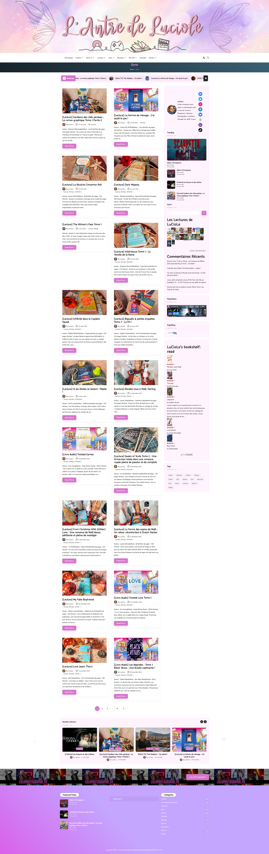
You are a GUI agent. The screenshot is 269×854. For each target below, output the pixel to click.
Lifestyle (164, 816)
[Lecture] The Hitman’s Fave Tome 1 (82, 224)
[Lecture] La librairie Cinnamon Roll (82, 184)
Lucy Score (173, 370)
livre (192, 479)
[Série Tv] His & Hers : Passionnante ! (195, 78)
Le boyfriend (171, 430)
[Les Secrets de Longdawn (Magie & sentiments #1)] (202, 231)
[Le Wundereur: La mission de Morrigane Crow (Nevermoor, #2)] (198, 237)
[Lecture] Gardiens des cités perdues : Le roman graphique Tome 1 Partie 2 (83, 118)
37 (117, 708)
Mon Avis (200, 479)
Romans (142, 123)
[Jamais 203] (181, 230)
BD (89, 124)
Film (178, 479)
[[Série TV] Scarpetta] (186, 149)
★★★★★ (78, 399)
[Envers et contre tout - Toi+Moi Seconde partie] (173, 237)
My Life (163, 823)
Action (170, 475)
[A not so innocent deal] (185, 231)
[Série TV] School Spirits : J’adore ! (189, 268)
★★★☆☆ (130, 396)
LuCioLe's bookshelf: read (184, 349)
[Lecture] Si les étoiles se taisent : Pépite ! (84, 390)
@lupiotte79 (117, 799)
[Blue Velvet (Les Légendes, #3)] (169, 438)
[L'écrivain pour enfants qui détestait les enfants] (198, 231)
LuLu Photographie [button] (198, 777)
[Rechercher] (204, 213)
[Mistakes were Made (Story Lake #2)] (169, 359)
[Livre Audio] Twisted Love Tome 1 (132, 597)
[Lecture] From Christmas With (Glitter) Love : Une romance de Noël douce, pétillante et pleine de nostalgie (83, 532)
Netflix (182, 749)
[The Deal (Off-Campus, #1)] (169, 375)
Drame (171, 479)
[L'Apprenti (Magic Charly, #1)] (169, 391)
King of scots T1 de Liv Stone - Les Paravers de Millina (185, 261)
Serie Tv (194, 483)
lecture (185, 479)
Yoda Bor (170, 268)
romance (185, 483)
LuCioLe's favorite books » (198, 251)
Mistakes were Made (174, 367)
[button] (123, 708)
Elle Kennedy (173, 386)
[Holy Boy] (177, 231)
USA (83, 749)
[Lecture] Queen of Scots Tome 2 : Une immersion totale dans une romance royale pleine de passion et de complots (135, 459)
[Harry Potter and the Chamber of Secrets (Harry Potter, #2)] (177, 237)
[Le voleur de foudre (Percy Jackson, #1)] (185, 237)
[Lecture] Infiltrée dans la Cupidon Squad (81, 320)
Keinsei (169, 287)
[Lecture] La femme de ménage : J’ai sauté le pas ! (92, 78)
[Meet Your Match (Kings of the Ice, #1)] (173, 231)
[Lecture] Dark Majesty (126, 184)
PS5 (153, 749)
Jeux (147, 749)
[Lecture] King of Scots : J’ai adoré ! (183, 264)
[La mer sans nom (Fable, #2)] (181, 237)
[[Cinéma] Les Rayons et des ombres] (171, 185)
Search (169, 204)
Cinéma (188, 475)
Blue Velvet (171, 446)
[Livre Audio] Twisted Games (78, 454)
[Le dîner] (169, 231)
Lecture (93, 124)
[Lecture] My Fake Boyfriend (78, 599)
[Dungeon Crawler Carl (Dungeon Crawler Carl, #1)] (190, 231)
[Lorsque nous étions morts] (173, 242)
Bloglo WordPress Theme (154, 850)
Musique (164, 820)
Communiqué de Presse (169, 802)
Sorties (163, 834)
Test (158, 749)
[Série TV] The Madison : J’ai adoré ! (79, 754)
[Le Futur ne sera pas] (194, 230)
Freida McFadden (175, 433)
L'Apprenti (170, 400)
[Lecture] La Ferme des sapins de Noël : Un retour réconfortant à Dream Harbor (136, 531)
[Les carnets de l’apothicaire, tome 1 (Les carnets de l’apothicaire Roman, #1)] (190, 237)
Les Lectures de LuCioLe (180, 221)
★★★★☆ (78, 192)
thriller (171, 487)
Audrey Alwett (174, 402)
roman (177, 483)
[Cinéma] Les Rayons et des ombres (189, 182)
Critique (196, 475)
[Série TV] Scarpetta (174, 163)
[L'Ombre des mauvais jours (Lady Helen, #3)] (194, 237)
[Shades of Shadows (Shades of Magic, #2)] (202, 237)
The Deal (170, 383)
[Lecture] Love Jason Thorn (77, 666)
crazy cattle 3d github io (175, 280)
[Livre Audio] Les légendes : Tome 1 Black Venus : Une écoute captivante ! (134, 666)
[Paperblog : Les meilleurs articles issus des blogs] (172, 333)
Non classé (165, 827)
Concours (164, 806)
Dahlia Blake (173, 449)
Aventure (179, 475)
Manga (96, 229)
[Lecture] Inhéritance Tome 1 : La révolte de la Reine (132, 253)
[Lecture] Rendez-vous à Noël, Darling (135, 388)
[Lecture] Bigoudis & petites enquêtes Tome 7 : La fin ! (134, 320)
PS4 (170, 483)
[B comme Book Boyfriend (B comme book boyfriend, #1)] (169, 237)
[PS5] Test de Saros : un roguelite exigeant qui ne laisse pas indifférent (146, 78)
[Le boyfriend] (169, 422)
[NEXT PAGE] (123, 708)
